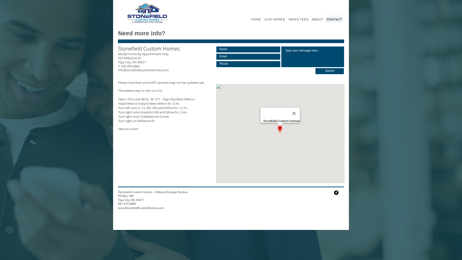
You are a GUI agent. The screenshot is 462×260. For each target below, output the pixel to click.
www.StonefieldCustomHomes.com (141, 208)
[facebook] (336, 192)
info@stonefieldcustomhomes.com (143, 70)
